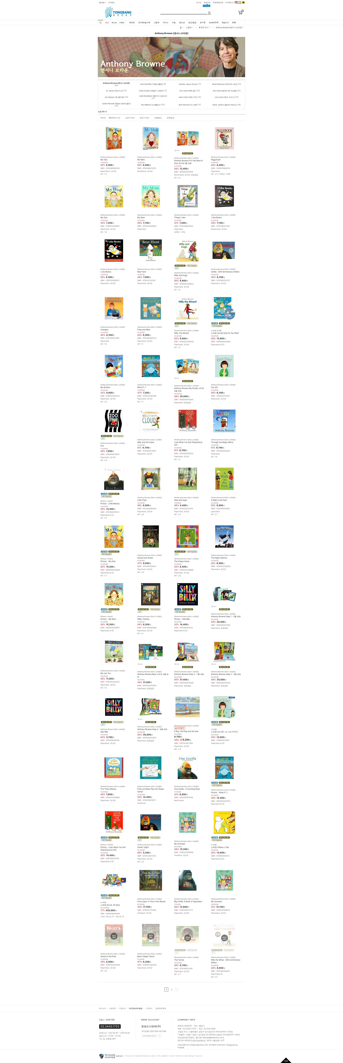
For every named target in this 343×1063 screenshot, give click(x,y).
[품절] (113, 936)
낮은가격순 (130, 118)
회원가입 (207, 2)
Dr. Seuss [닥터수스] (114, 91)
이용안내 (122, 1008)
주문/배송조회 (218, 2)
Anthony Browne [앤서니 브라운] (229, 27)
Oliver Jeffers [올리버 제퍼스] (224, 105)
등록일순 (170, 118)
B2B (234, 22)
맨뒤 (176, 989)
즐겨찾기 (102, 2)
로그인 (198, 2)
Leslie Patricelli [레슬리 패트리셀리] (116, 103)
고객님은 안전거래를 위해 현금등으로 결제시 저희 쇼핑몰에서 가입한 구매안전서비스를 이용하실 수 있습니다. (163, 1056)
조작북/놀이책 (144, 22)
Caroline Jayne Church (188, 84)
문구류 (203, 22)
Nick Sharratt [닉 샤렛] (188, 105)
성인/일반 (192, 22)
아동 (174, 22)
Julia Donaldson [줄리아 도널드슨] (153, 96)
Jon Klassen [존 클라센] (114, 97)
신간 (107, 22)
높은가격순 (144, 118)
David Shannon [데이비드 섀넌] (224, 84)
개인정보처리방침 (135, 1008)
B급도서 (225, 22)
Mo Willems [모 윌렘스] (150, 105)
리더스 (165, 22)
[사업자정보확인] (198, 1041)
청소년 (182, 22)
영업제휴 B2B (160, 1008)
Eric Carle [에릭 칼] (187, 91)
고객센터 (111, 2)
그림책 (156, 22)
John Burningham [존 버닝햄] (225, 91)
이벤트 (121, 22)
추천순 (103, 118)
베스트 (114, 22)
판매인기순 (115, 118)
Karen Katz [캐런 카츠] (188, 97)
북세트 (132, 22)
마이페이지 (229, 2)
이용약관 (112, 1008)
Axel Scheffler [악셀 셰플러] (151, 84)
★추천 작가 (203, 27)
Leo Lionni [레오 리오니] (225, 97)
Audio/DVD (214, 22)
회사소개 (102, 1008)
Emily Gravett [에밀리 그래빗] (151, 91)
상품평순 (158, 118)
